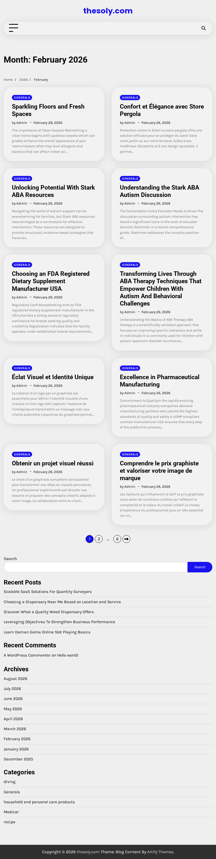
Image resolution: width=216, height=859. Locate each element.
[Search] (203, 28)
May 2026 (13, 708)
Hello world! (67, 655)
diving (10, 781)
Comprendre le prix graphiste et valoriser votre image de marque (159, 471)
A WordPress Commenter (27, 655)
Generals (22, 97)
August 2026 (15, 678)
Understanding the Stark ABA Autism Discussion (159, 191)
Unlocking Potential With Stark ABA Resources (53, 191)
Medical (11, 812)
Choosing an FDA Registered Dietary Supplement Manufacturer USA (51, 281)
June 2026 (13, 698)
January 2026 (16, 749)
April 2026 (13, 718)
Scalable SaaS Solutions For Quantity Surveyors (48, 591)
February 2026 (17, 738)
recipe (9, 822)
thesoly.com (108, 11)
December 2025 (18, 759)
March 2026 (15, 728)
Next (126, 539)
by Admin (19, 123)
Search (10, 558)
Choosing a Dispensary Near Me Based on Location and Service (62, 601)
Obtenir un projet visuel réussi (53, 463)
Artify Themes (160, 851)
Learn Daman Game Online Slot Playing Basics (47, 632)
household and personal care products (39, 802)
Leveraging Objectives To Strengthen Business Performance (59, 621)
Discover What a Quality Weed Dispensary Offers (49, 611)
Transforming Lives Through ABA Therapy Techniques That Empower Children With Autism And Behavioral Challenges (161, 288)
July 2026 (12, 688)
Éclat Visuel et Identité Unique (53, 377)
